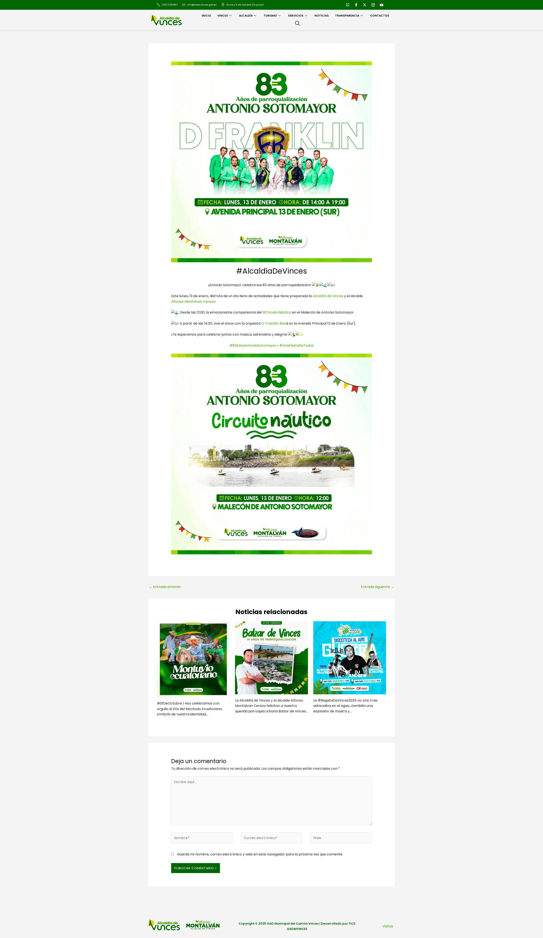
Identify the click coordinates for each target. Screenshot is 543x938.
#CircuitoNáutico (277, 312)
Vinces (222, 16)
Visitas (387, 926)
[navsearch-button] (297, 23)
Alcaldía (246, 16)
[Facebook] (356, 5)
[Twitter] (364, 5)
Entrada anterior (165, 586)
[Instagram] (373, 5)
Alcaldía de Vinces (328, 296)
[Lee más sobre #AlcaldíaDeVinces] (193, 659)
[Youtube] (381, 5)
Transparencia (347, 16)
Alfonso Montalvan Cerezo (193, 301)
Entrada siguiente (377, 586)
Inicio (206, 16)
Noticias (322, 16)
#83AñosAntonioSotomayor (253, 345)
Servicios (296, 16)
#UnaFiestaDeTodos (296, 345)
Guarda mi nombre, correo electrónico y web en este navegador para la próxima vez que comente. (260, 854)
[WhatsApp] (347, 5)
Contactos (379, 16)
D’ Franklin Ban (273, 323)
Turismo (270, 16)
